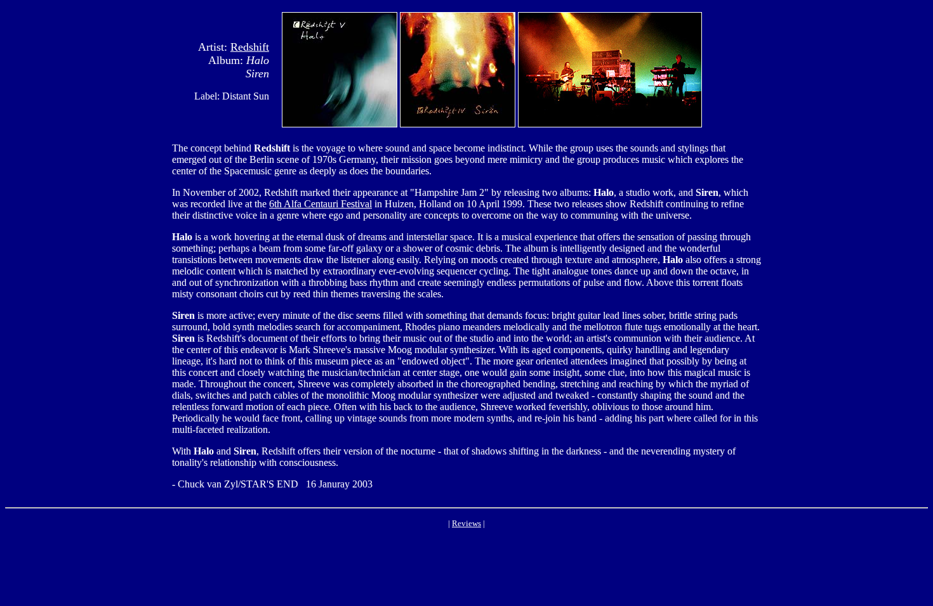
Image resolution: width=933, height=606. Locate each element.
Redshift (249, 47)
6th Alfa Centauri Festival (320, 203)
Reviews (466, 523)
